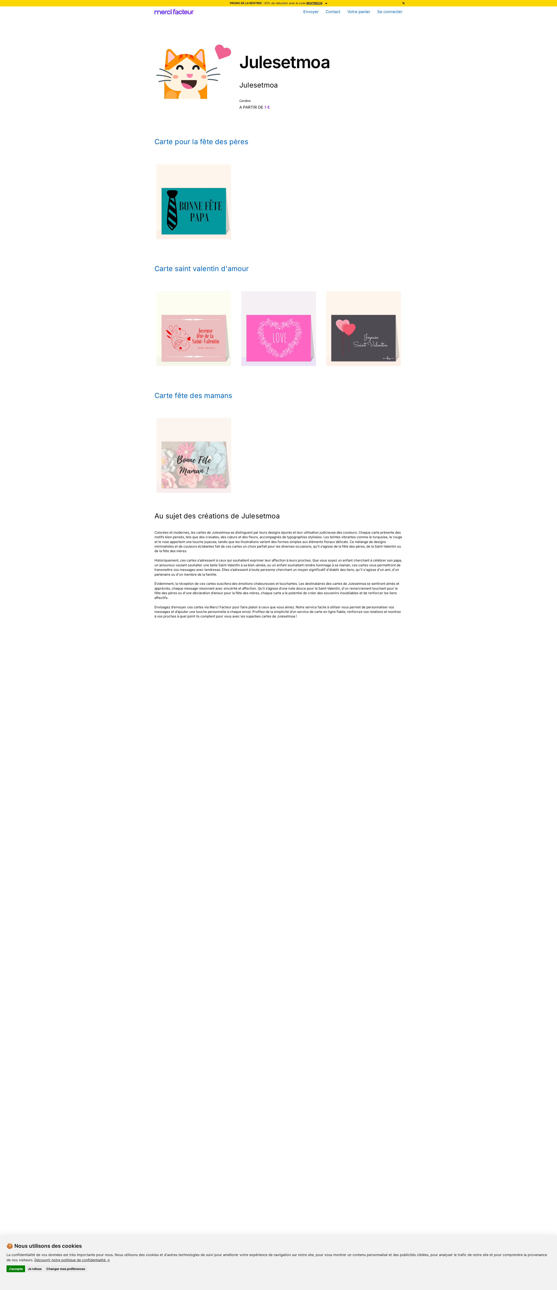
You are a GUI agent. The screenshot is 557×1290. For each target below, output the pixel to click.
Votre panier (358, 11)
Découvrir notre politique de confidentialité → (72, 1260)
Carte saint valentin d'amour (201, 268)
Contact (333, 11)
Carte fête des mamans (193, 395)
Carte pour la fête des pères (201, 141)
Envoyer (311, 11)
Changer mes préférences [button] (65, 1269)
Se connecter (390, 11)
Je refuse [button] (35, 1269)
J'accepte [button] (16, 1269)
